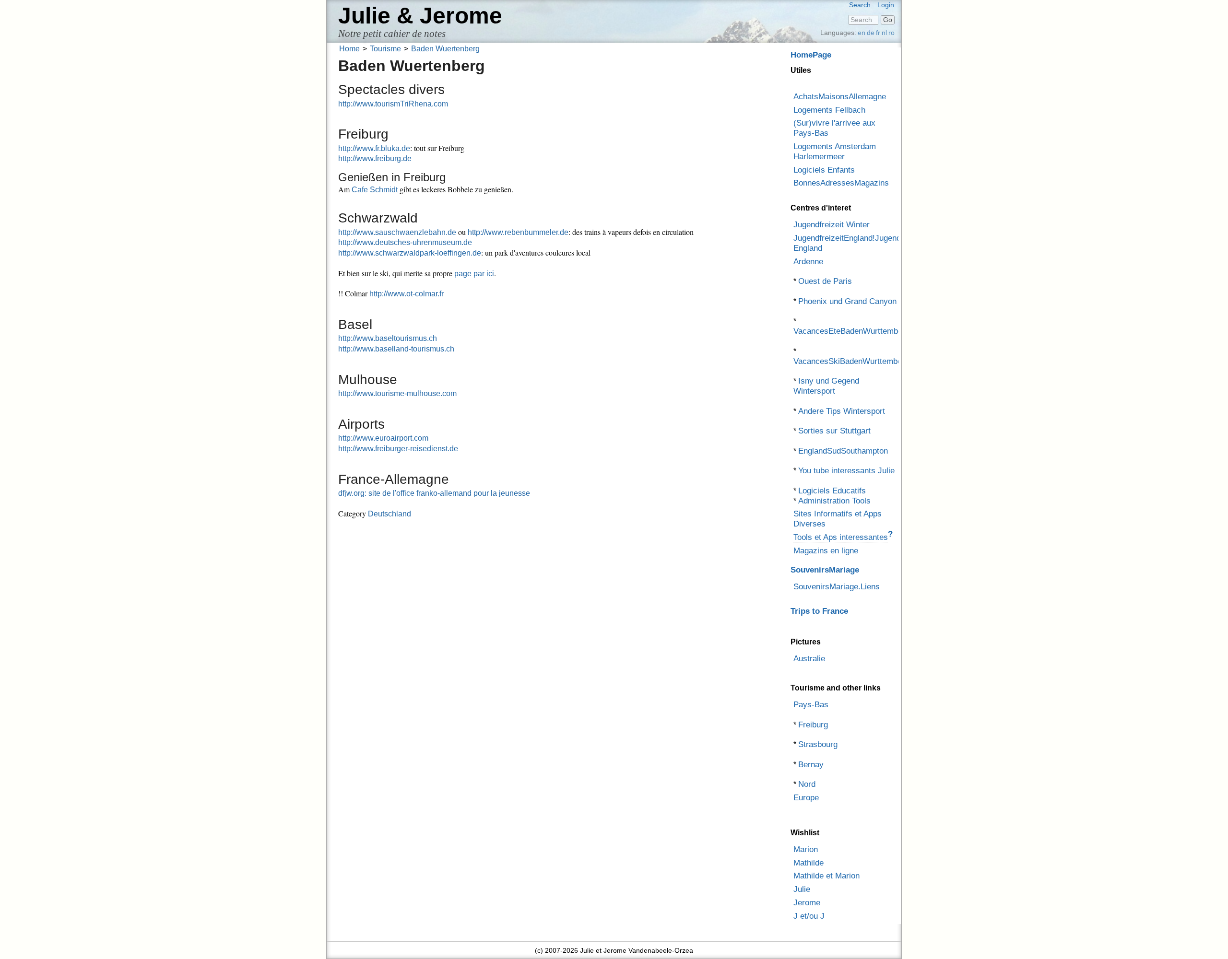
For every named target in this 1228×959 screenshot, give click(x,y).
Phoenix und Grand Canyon (847, 301)
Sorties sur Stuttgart (834, 430)
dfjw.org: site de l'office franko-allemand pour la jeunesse (434, 493)
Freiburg (813, 724)
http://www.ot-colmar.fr (406, 294)
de (870, 32)
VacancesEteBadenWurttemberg (851, 331)
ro (891, 32)
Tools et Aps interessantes (840, 537)
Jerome (806, 902)
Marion (805, 849)
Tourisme (385, 49)
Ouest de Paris (825, 281)
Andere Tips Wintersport (841, 411)
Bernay (811, 764)
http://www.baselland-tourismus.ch (396, 349)
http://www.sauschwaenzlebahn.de (397, 232)
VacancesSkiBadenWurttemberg (851, 361)
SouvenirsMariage (825, 569)
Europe (806, 797)
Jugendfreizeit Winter (831, 224)
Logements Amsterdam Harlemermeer (834, 151)
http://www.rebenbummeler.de (518, 232)
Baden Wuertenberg (445, 49)
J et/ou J (809, 916)
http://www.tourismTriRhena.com (393, 104)
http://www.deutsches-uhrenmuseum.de (405, 242)
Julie (801, 889)
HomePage (811, 54)
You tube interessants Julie (846, 470)
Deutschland (389, 514)
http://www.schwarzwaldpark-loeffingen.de (409, 253)
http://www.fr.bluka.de (374, 148)
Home (349, 49)
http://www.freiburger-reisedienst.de (398, 448)
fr (878, 32)
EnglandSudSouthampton (843, 451)
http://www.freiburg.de (375, 158)
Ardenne (808, 261)
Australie (809, 658)
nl (884, 32)
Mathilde (808, 862)
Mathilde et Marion (826, 875)
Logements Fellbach (829, 110)
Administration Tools (834, 500)
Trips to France (819, 611)
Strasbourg (818, 744)
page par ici (474, 273)
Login (885, 5)
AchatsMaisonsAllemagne (839, 96)
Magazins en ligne (825, 550)
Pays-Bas (810, 704)
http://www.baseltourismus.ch (387, 338)
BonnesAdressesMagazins (841, 182)
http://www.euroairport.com (383, 438)
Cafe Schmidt (375, 190)
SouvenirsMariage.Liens (836, 586)
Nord (806, 784)
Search (860, 5)
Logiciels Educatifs (832, 490)
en (861, 32)
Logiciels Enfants (824, 170)
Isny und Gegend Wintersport (826, 386)
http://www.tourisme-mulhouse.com (397, 393)
